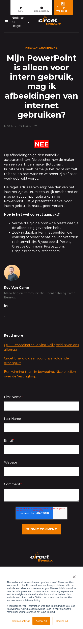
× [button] (74, 575)
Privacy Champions (41, 48)
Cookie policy (41, 10)
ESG (20, 10)
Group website (61, 9)
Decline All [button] (62, 621)
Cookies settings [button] (21, 621)
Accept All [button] (41, 621)
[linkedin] (6, 306)
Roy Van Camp (16, 288)
